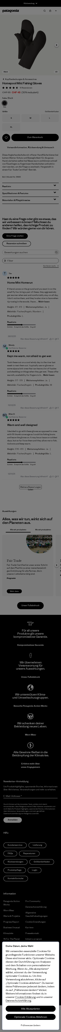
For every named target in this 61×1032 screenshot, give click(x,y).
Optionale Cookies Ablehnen (30, 1016)
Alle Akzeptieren (30, 1008)
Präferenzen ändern (30, 1025)
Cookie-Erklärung (25, 997)
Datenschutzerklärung (18, 1000)
